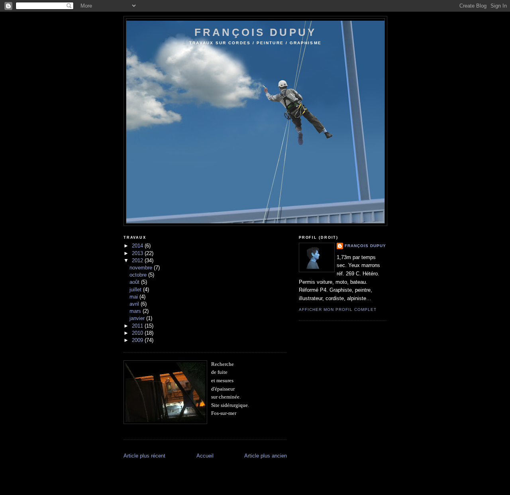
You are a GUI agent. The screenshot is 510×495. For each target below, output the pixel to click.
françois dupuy (255, 32)
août (135, 282)
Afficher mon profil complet (338, 309)
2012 (138, 260)
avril (135, 304)
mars (136, 311)
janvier (137, 318)
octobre (138, 275)
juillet (136, 290)
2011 (138, 326)
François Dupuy (365, 246)
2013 (138, 253)
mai (134, 297)
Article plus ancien (265, 456)
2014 (138, 246)
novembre (141, 268)
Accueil (205, 456)
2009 (138, 340)
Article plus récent (144, 456)
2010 (138, 333)
